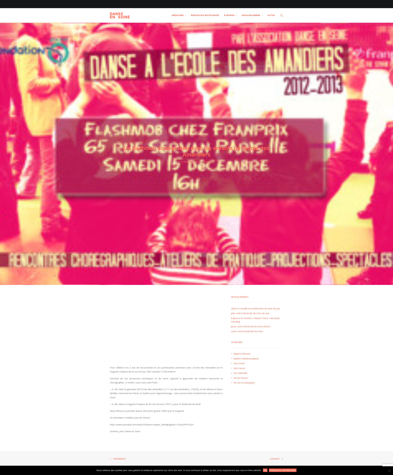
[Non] (389, 470)
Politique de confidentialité (283, 470)
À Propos (229, 15)
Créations (177, 15)
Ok (265, 470)
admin (209, 161)
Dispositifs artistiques (205, 15)
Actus (271, 15)
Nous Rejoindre (251, 15)
